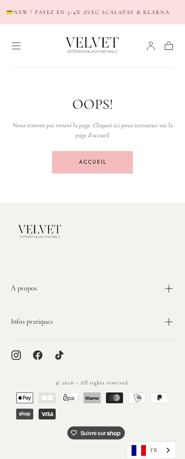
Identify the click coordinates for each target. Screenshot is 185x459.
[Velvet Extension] (40, 231)
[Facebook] (38, 355)
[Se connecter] (150, 45)
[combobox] (151, 450)
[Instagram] (16, 355)
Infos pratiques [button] (32, 321)
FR (154, 450)
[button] (16, 45)
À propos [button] (24, 288)
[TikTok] (59, 355)
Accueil (92, 162)
